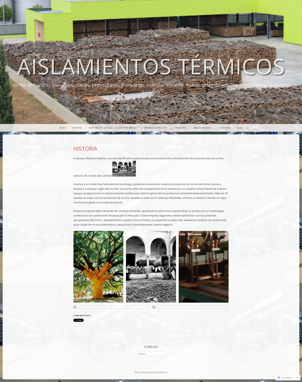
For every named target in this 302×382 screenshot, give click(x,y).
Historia (77, 127)
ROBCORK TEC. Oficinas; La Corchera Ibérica (113, 127)
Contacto (224, 127)
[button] (98, 267)
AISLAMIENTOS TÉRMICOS (151, 66)
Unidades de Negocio (155, 127)
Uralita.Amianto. (202, 127)
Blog (240, 127)
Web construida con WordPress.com (150, 372)
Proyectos (180, 127)
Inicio (62, 127)
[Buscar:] (151, 353)
